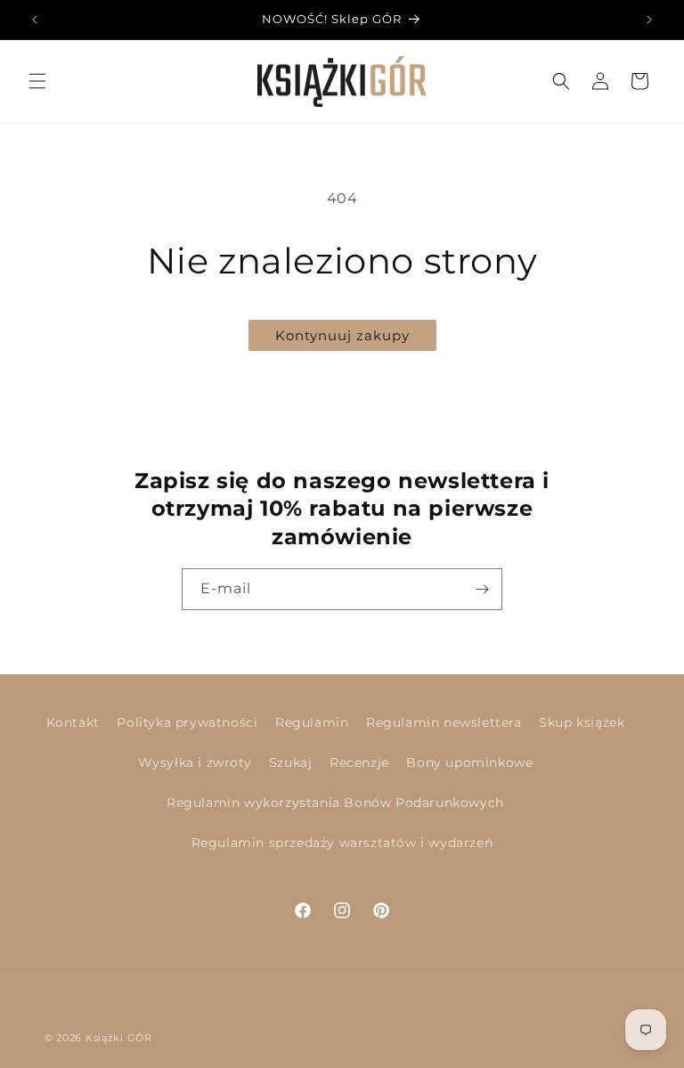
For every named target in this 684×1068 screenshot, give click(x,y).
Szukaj (291, 762)
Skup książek (581, 722)
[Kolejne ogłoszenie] (649, 19)
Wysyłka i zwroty (195, 762)
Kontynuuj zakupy (342, 335)
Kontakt (73, 722)
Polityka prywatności (187, 722)
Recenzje (359, 762)
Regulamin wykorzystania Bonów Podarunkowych (335, 803)
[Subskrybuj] (481, 589)
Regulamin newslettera (444, 722)
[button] (37, 81)
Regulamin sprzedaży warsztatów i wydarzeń (342, 843)
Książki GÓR (119, 1037)
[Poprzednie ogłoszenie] (34, 19)
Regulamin (311, 722)
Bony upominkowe (469, 762)
